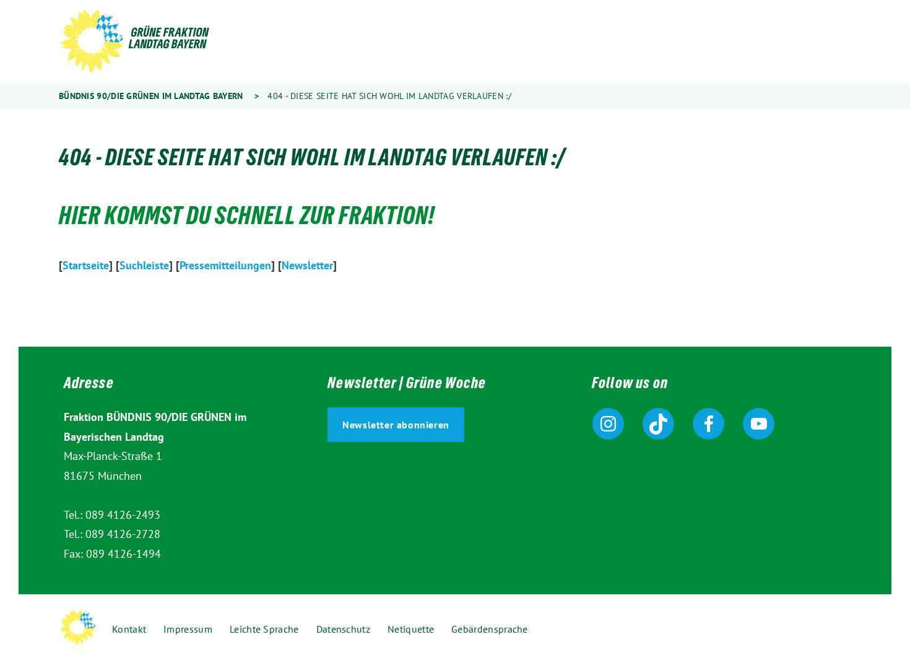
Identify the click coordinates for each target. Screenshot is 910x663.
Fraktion (455, 42)
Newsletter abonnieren (395, 424)
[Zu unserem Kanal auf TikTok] (658, 423)
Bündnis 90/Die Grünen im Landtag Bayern (151, 96)
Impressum (187, 629)
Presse (641, 42)
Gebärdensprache (759, 42)
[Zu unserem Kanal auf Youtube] (758, 423)
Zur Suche (684, 42)
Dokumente (523, 42)
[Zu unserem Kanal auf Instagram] (608, 423)
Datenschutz (343, 629)
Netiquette (411, 629)
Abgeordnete (382, 42)
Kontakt (129, 629)
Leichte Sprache (721, 42)
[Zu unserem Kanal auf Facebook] (708, 423)
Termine (588, 42)
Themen (313, 42)
